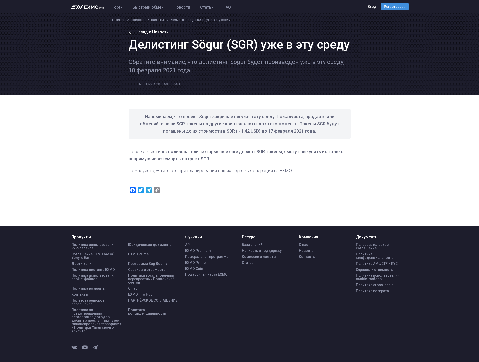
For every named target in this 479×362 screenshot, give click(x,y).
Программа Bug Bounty (147, 263)
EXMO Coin (194, 268)
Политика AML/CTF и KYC (377, 263)
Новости (182, 7)
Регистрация (395, 7)
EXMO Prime (138, 254)
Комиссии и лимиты (259, 256)
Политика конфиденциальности (147, 311)
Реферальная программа (206, 256)
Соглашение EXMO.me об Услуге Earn (92, 255)
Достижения (82, 263)
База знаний (252, 244)
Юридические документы (150, 244)
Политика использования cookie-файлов (93, 277)
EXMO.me (153, 84)
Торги (117, 7)
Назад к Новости (152, 32)
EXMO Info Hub (140, 294)
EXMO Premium (198, 250)
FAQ (227, 7)
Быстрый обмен (148, 7)
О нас (132, 288)
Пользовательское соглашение (87, 302)
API (188, 244)
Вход (372, 7)
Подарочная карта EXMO (206, 274)
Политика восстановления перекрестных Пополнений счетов (151, 279)
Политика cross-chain (374, 285)
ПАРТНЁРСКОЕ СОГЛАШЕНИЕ (152, 300)
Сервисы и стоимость (146, 269)
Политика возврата (88, 288)
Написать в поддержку (262, 250)
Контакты (79, 294)
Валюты (135, 84)
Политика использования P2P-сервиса (93, 246)
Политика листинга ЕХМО (93, 269)
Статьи (207, 7)
